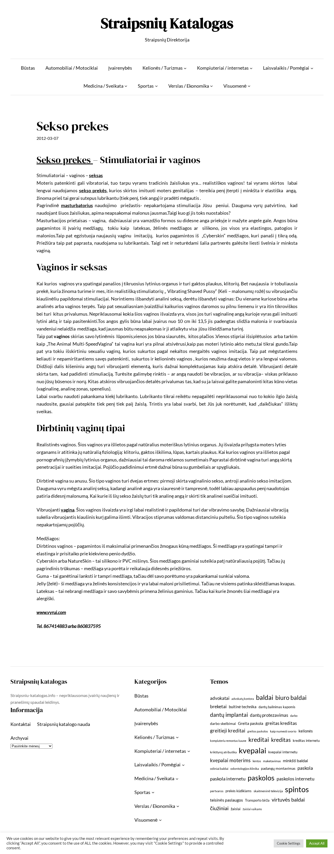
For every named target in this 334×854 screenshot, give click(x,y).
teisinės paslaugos (226, 799)
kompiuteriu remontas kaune (228, 740)
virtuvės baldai (288, 799)
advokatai (219, 698)
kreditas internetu (306, 740)
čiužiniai (219, 808)
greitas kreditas (281, 723)
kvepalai (252, 750)
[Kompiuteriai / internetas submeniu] (251, 68)
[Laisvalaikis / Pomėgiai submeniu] (312, 68)
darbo (293, 715)
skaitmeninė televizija (268, 791)
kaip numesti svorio (283, 731)
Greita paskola (250, 723)
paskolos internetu (295, 778)
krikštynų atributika (223, 752)
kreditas (281, 739)
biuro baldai (291, 697)
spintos (297, 789)
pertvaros (216, 791)
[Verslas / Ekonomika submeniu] (211, 86)
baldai (264, 697)
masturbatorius (77, 205)
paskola (305, 768)
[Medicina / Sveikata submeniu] (125, 86)
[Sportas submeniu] (156, 86)
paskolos (261, 777)
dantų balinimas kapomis (277, 707)
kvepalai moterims (230, 760)
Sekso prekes (65, 159)
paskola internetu (228, 778)
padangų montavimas (278, 768)
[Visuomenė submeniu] (249, 86)
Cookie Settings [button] (288, 843)
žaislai (236, 809)
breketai (218, 706)
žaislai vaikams (252, 809)
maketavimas (272, 761)
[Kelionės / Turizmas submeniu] (185, 68)
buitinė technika (243, 706)
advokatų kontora (242, 698)
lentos (257, 761)
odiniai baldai (219, 769)
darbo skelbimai (223, 723)
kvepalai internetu (282, 752)
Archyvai (19, 738)
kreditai (258, 739)
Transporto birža (257, 800)
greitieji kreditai (227, 730)
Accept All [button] (316, 843)
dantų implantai (229, 714)
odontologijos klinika (244, 769)
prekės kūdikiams (238, 791)
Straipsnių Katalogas (167, 23)
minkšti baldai (295, 760)
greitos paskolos (257, 731)
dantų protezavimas (269, 715)
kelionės (306, 731)
